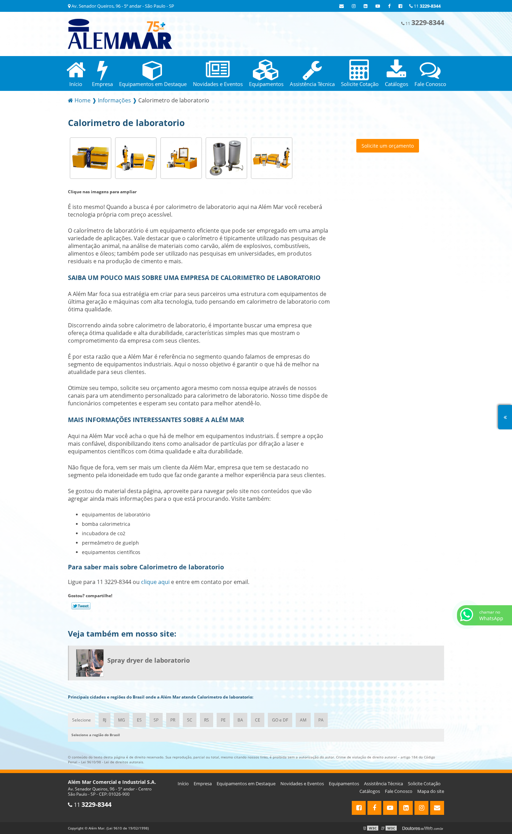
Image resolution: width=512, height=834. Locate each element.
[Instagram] (354, 6)
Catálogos (369, 791)
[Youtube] (377, 6)
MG (121, 720)
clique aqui (155, 582)
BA (240, 720)
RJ (104, 720)
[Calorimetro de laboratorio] (90, 157)
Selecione (81, 720)
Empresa (203, 783)
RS (206, 720)
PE (223, 720)
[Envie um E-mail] (341, 6)
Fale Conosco (398, 791)
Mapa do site (430, 791)
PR (172, 720)
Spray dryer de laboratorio (148, 660)
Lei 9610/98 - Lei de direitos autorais (112, 761)
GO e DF (280, 720)
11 (427, 6)
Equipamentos (344, 783)
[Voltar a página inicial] (120, 33)
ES (139, 720)
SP (156, 720)
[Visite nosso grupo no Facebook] (400, 6)
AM (303, 720)
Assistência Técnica (383, 783)
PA (321, 720)
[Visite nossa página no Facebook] (389, 6)
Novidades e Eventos (302, 783)
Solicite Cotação (424, 783)
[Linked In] (365, 6)
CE (257, 720)
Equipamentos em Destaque (246, 783)
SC (189, 720)
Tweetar (81, 605)
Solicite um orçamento (388, 145)
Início (183, 783)
